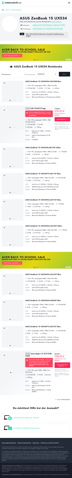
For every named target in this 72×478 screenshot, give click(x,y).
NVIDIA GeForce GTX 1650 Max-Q (43, 187)
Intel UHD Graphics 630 (40, 313)
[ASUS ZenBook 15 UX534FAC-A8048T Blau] (12, 310)
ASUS (7, 10)
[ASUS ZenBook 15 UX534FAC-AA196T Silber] (12, 236)
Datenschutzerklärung (24, 443)
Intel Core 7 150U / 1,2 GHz (41, 131)
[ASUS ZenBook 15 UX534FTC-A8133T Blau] (12, 336)
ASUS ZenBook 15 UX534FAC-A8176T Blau (43, 200)
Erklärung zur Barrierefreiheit (50, 443)
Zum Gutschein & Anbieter (62, 365)
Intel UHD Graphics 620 (40, 94)
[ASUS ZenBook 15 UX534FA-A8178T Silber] (12, 157)
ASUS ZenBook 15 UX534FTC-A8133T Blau (43, 326)
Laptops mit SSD (59, 25)
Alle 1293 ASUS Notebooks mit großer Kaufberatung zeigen (44, 35)
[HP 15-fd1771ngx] (12, 118)
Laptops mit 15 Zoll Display (42, 25)
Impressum (36, 443)
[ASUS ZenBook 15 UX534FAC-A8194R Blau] (12, 91)
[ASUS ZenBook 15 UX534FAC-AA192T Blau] (12, 284)
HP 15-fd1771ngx (38, 108)
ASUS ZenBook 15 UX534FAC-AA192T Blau (43, 274)
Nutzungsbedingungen (9, 443)
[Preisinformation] (65, 111)
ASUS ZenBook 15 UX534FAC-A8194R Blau (48, 29)
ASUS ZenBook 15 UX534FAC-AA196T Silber (43, 226)
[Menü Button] (69, 2)
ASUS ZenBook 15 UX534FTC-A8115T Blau (43, 174)
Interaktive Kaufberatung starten (27, 428)
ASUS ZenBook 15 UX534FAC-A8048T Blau (43, 300)
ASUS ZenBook (16, 10)
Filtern (65, 74)
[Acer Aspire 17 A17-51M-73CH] (12, 363)
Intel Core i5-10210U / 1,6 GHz (42, 158)
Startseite (3, 10)
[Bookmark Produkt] (4, 83)
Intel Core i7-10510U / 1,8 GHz (42, 92)
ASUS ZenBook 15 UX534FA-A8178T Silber (43, 147)
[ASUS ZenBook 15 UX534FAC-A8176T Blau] (12, 210)
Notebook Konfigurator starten (26, 417)
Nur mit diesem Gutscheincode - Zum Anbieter (39, 365)
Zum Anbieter (32, 115)
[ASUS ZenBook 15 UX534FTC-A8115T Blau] (12, 183)
